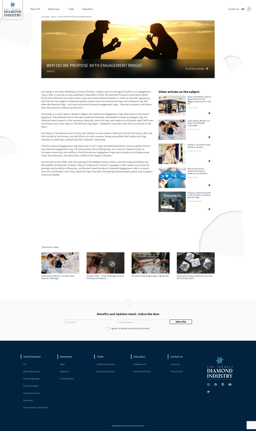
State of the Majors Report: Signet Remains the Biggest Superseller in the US (199, 100)
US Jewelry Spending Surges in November (150, 276)
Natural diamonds (31, 371)
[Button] (209, 113)
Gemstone (28, 400)
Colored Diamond (31, 393)
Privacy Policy (176, 371)
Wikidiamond (139, 364)
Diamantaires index (105, 371)
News (62, 364)
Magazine (64, 371)
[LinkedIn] (222, 384)
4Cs (24, 364)
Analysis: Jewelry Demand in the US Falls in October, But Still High (199, 195)
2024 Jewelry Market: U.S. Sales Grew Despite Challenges (198, 123)
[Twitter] (208, 391)
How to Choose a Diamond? (35, 407)
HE (243, 9)
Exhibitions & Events (106, 364)
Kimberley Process (142, 371)
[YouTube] (230, 384)
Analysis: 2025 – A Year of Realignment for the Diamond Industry (105, 277)
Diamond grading (31, 378)
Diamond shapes (30, 385)
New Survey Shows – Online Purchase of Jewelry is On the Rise (197, 171)
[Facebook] (215, 384)
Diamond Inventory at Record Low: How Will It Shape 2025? (194, 277)
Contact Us (233, 9)
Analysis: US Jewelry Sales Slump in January (199, 146)
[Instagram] (208, 384)
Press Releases (67, 378)
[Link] (220, 368)
